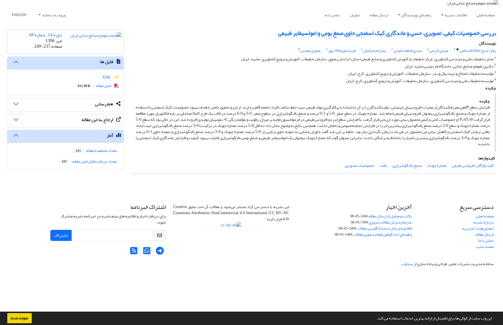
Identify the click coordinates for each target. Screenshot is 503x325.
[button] (375, 319)
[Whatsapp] (147, 252)
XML (107, 77)
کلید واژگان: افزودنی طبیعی (473, 165)
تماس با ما (332, 15)
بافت (383, 165)
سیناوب (407, 264)
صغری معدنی (310, 50)
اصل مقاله (95, 86)
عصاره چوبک (437, 165)
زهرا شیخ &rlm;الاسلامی (478, 50)
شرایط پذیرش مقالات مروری (390, 222)
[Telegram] (160, 252)
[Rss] (133, 252)
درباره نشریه (483, 222)
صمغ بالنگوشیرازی (407, 165)
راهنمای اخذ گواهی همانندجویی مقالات (382, 234)
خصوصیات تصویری (359, 165)
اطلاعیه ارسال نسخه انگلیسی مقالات (384, 228)
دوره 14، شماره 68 (45, 35)
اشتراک (61, 235)
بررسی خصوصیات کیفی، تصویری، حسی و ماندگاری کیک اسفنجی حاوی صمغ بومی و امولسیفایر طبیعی (387, 33)
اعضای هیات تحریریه (478, 228)
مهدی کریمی (438, 50)
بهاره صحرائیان (374, 50)
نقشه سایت (485, 247)
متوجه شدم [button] (19, 318)
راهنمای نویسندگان (416, 15)
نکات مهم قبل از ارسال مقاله (390, 216)
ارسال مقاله (379, 15)
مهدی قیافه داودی (408, 50)
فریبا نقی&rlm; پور (341, 50)
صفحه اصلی (486, 15)
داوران (355, 15)
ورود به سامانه (53, 15)
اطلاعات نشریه (455, 15)
